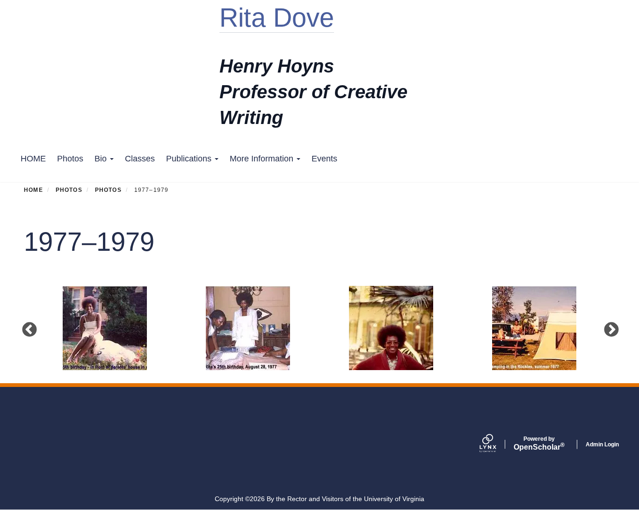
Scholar (539, 443)
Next (611, 329)
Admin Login (602, 444)
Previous (29, 329)
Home (33, 190)
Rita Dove (276, 17)
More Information (263, 158)
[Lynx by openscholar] (495, 444)
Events (324, 158)
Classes (140, 158)
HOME (33, 158)
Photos (70, 158)
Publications (190, 158)
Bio (101, 158)
